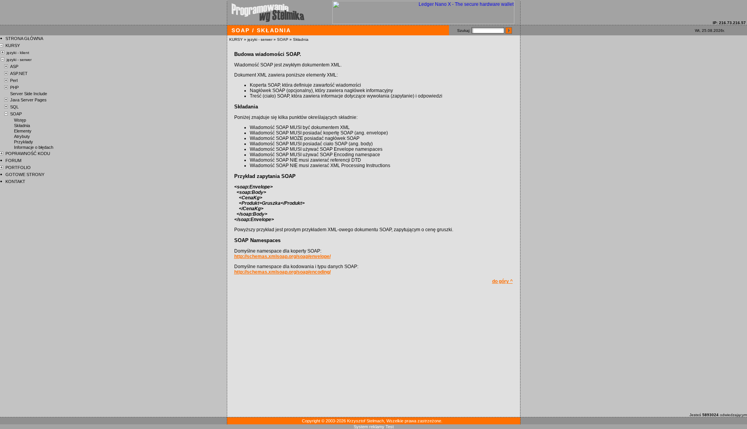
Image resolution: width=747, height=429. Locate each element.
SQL (14, 107)
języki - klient (18, 53)
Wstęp (20, 120)
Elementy (23, 131)
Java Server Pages (28, 100)
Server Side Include (28, 93)
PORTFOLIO (18, 167)
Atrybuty (22, 136)
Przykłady (23, 142)
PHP (14, 87)
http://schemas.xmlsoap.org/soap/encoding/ (282, 272)
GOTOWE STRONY (24, 174)
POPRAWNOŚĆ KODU (27, 153)
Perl (14, 80)
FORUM (13, 160)
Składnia (301, 39)
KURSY (236, 39)
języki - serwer (259, 39)
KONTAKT (15, 181)
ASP (14, 66)
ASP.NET (19, 73)
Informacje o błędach (33, 147)
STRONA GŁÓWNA (24, 38)
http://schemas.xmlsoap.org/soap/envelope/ (282, 256)
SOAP (282, 39)
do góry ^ (502, 281)
